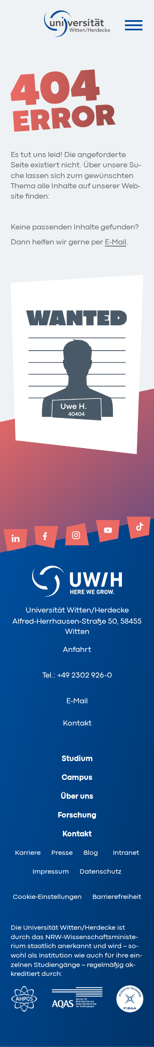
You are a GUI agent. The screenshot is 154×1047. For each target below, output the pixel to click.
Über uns (77, 796)
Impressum (51, 871)
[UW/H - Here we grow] (77, 23)
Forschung (77, 815)
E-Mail (115, 242)
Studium (77, 758)
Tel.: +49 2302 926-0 (77, 675)
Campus (77, 777)
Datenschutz (100, 871)
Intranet (126, 853)
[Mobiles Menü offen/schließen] (133, 25)
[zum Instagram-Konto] (77, 535)
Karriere (28, 853)
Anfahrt (77, 649)
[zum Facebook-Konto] (46, 538)
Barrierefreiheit (116, 897)
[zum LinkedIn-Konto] (15, 541)
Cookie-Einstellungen (47, 897)
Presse (62, 853)
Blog (90, 853)
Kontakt (77, 723)
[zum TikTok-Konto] (139, 529)
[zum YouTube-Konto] (108, 532)
